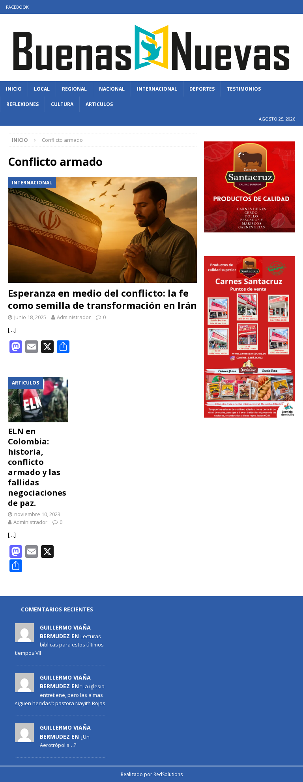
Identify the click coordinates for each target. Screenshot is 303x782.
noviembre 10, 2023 (37, 514)
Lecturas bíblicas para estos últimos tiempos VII (59, 644)
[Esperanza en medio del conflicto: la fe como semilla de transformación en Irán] (102, 230)
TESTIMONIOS (244, 88)
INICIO (14, 88)
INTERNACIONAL (157, 88)
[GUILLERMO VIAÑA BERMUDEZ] (24, 637)
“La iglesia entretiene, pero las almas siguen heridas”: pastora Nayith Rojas (60, 694)
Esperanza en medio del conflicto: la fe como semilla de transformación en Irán (102, 299)
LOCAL (42, 88)
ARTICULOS (99, 104)
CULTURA (62, 104)
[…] (12, 329)
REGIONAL (74, 88)
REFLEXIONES (22, 104)
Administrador (74, 317)
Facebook (17, 7)
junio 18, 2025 (30, 317)
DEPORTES (202, 88)
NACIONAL (112, 88)
